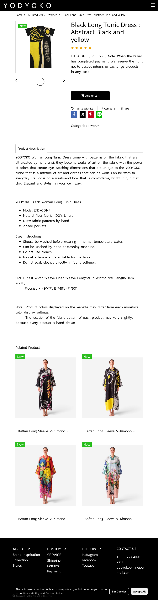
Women (94, 126)
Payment (54, 571)
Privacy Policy (31, 593)
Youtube (88, 565)
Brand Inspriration (26, 554)
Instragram (90, 554)
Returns (53, 565)
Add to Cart (91, 96)
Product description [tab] (31, 148)
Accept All (139, 591)
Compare (109, 109)
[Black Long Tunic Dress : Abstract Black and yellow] (40, 47)
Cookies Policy (54, 593)
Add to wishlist (83, 109)
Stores (17, 565)
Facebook (89, 560)
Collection (20, 560)
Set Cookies (119, 591)
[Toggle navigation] (153, 5)
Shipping (54, 560)
